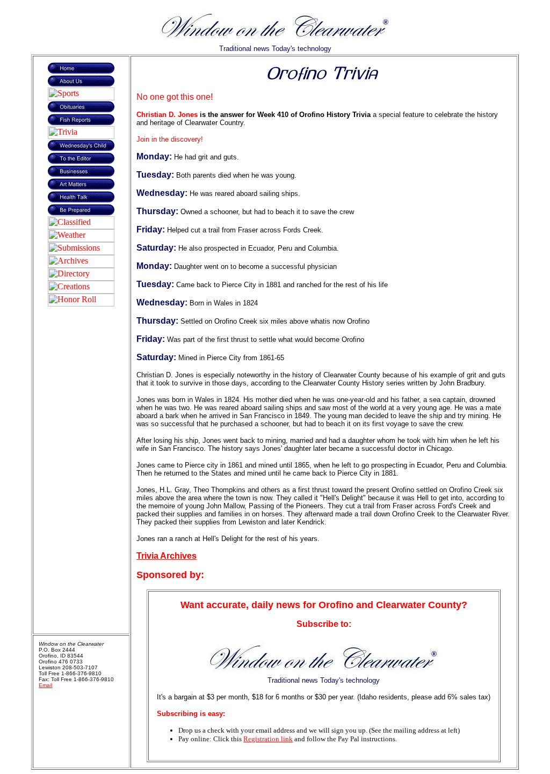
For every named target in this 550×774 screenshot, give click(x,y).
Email (45, 685)
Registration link (268, 739)
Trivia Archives (166, 555)
